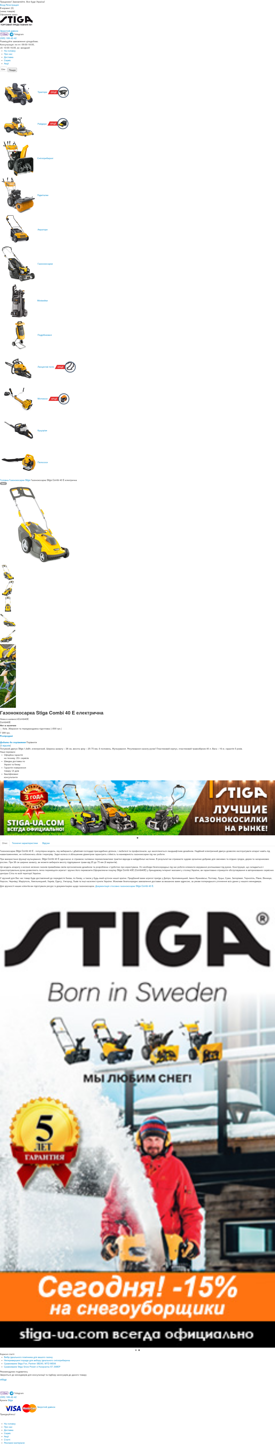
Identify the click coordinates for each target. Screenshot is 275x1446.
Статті (7, 1439)
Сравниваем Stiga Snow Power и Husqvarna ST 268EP (32, 1366)
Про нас (8, 54)
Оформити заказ (8, 14)
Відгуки (46, 843)
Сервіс (7, 60)
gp (5, 1379)
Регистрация (12, 4)
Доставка (8, 57)
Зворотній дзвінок (9, 30)
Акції (6, 63)
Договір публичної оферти (29, 1414)
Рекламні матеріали (14, 1443)
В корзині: (7, 8)
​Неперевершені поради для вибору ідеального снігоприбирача (37, 1360)
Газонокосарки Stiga (19, 480)
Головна (4, 480)
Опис (4, 843)
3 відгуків (5, 745)
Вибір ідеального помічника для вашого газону (28, 1357)
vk (1, 1379)
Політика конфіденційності (14, 1417)
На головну (10, 51)
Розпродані (6, 735)
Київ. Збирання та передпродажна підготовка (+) (32, 728)
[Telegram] (17, 34)
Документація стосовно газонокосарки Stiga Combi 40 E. (124, 886)
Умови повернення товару (13, 1420)
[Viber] (4, 34)
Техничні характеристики (25, 843)
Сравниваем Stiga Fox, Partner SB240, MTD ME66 (30, 1363)
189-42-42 (8, 38)
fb (3, 1379)
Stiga (10, 1400)
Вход (2, 4)
